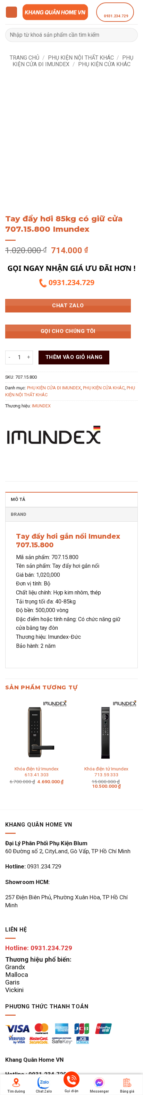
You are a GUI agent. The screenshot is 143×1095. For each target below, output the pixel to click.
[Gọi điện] (71, 1080)
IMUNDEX (41, 405)
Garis (12, 982)
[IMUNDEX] (53, 439)
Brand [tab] (18, 514)
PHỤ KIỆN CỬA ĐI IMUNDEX (54, 387)
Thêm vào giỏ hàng (74, 357)
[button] (11, 12)
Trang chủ (24, 57)
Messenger (99, 1091)
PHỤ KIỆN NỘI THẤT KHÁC (81, 57)
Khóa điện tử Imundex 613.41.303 (37, 772)
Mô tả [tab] (18, 499)
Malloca (16, 974)
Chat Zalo (44, 1091)
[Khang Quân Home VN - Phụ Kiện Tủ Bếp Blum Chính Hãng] (57, 12)
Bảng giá (127, 1091)
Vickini (14, 990)
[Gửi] (129, 35)
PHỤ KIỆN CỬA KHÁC (104, 64)
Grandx (15, 967)
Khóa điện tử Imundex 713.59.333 (106, 772)
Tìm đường (16, 1091)
